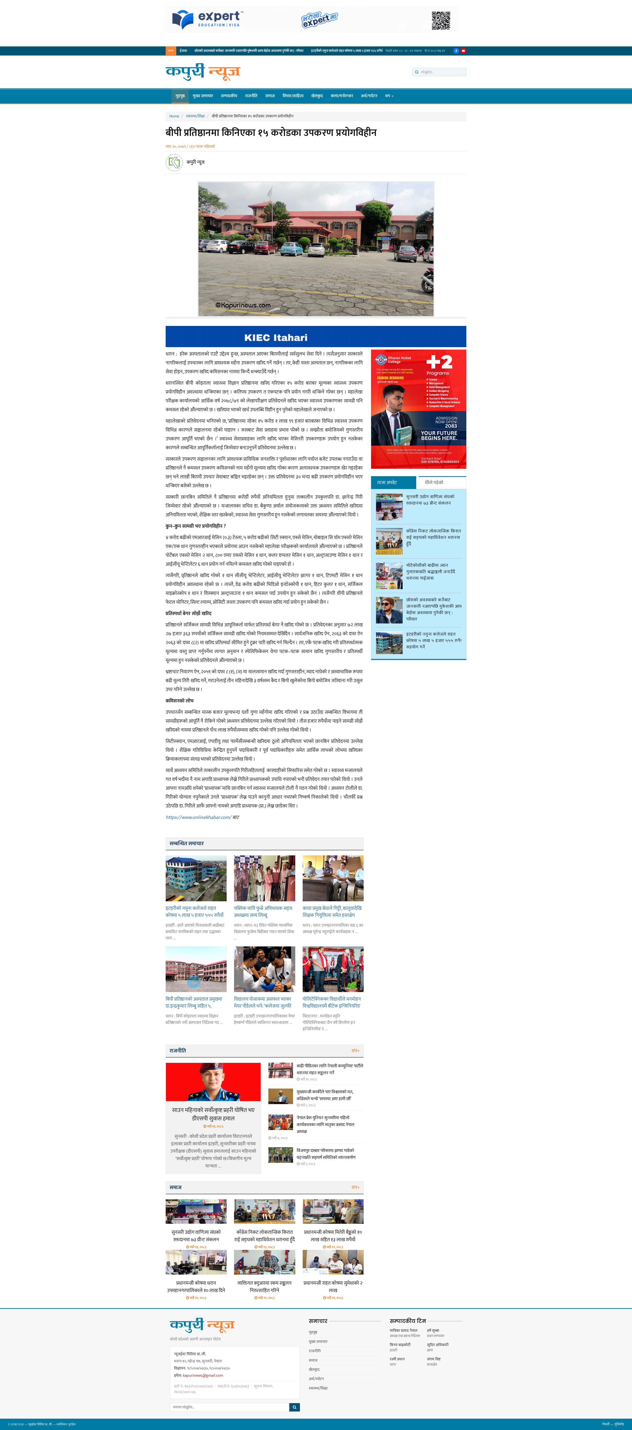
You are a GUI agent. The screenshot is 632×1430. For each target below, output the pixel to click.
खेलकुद (317, 96)
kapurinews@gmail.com (203, 1375)
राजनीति (251, 96)
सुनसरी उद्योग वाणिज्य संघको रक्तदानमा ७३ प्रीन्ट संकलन (196, 1236)
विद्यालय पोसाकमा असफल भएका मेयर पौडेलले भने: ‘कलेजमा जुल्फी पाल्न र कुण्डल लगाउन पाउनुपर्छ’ (262, 1002)
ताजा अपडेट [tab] (387, 483)
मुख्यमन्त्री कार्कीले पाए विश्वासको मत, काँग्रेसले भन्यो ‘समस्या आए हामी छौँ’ (325, 1095)
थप (388, 96)
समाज (270, 96)
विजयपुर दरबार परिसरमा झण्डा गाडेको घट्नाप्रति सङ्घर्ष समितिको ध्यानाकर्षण (326, 1154)
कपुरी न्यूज (196, 162)
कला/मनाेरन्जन (342, 96)
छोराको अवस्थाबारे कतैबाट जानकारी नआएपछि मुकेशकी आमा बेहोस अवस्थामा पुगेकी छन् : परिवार (192, 51)
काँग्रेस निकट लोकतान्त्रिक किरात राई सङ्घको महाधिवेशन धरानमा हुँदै (264, 1236)
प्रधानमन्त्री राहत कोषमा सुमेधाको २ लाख (333, 1286)
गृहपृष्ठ (180, 96)
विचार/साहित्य (293, 96)
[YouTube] (463, 51)
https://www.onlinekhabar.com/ (198, 817)
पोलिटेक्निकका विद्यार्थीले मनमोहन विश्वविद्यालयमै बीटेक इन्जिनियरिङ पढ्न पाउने (332, 1002)
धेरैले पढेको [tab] (434, 483)
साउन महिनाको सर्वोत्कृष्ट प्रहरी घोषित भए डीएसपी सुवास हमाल (213, 1114)
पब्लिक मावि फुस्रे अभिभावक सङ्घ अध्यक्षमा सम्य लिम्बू (263, 912)
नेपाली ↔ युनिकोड (613, 1424)
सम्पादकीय (229, 96)
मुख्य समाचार (203, 96)
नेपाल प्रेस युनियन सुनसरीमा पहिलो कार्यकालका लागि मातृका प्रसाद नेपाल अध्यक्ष (325, 1124)
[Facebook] (456, 51)
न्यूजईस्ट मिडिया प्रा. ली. (40, 1424)
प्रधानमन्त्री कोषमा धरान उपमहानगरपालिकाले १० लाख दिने (196, 1286)
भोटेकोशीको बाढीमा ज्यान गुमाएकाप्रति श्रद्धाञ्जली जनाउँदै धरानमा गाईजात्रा (430, 572)
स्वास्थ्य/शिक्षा (318, 1388)
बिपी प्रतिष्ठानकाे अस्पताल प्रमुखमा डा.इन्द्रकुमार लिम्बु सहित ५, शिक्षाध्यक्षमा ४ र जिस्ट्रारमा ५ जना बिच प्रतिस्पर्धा (194, 1002)
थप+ (356, 1051)
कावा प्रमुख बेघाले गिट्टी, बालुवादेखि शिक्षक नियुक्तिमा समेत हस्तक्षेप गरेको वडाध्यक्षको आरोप (332, 912)
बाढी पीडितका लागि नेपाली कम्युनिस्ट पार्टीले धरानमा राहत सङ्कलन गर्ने (330, 1069)
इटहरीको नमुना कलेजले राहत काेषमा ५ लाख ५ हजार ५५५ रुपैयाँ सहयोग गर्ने (298, 51)
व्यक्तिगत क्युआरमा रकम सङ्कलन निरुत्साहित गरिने (264, 1286)
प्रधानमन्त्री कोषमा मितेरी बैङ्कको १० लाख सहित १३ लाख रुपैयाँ (333, 1236)
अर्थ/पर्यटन (369, 96)
